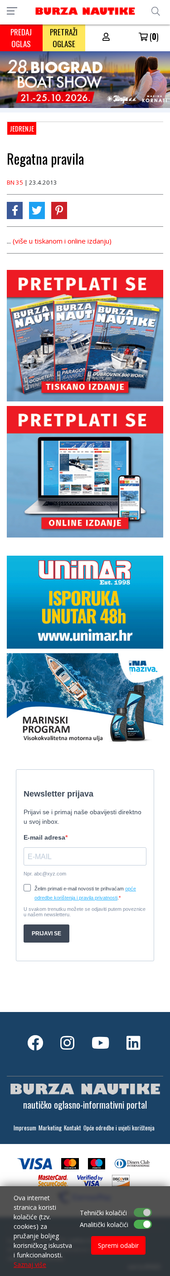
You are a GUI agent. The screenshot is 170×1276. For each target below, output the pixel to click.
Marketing (50, 1128)
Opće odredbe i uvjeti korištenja (119, 1128)
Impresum (25, 1128)
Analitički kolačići (104, 1224)
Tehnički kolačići (103, 1212)
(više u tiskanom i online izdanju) (62, 240)
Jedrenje (22, 128)
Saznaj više (30, 1264)
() (153, 36)
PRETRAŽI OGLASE (64, 37)
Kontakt (72, 1128)
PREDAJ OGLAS (21, 37)
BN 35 (15, 182)
